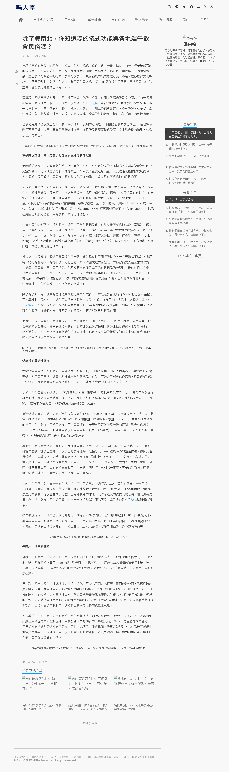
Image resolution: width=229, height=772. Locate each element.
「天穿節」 (29, 305)
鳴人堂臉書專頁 (190, 255)
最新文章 (190, 192)
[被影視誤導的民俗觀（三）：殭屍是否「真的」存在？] (42, 689)
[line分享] (16, 71)
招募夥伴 (149, 757)
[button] (16, 83)
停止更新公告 (43, 19)
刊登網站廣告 (21, 757)
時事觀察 (70, 19)
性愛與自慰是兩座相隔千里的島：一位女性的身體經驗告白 (190, 181)
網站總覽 (36, 757)
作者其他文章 (32, 670)
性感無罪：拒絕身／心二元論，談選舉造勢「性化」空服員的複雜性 (190, 210)
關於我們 (137, 757)
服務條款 (76, 757)
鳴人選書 (165, 19)
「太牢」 (95, 103)
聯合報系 (114, 757)
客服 (53, 757)
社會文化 (44, 662)
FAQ (46, 757)
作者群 (205, 19)
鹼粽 (134, 499)
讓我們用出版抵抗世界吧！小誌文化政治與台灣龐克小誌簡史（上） (190, 244)
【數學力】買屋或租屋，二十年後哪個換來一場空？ (190, 146)
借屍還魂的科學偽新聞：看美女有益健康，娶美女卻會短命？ (190, 169)
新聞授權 (64, 757)
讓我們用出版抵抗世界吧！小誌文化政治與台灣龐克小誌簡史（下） (190, 232)
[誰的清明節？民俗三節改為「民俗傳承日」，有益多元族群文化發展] (88, 689)
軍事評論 (94, 19)
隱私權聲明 (100, 757)
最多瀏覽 (190, 124)
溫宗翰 (25, 56)
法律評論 (118, 19)
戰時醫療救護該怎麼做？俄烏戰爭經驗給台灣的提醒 (190, 221)
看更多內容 (90, 723)
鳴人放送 (142, 19)
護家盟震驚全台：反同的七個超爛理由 (190, 158)
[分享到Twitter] (16, 61)
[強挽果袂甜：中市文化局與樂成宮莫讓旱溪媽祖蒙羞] (134, 689)
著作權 (87, 757)
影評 (186, 19)
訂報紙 (125, 757)
